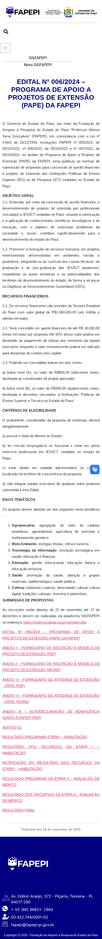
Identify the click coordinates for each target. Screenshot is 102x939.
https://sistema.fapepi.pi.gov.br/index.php (54, 622)
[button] (6, 32)
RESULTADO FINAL (18, 810)
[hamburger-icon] (5, 48)
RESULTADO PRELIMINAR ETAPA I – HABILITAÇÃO (44, 737)
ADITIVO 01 (11, 727)
